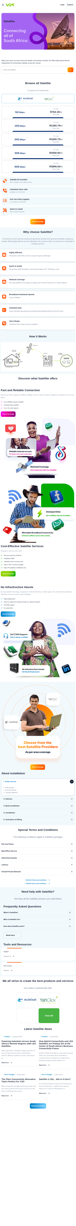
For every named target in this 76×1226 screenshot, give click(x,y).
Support (70, 5)
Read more (10, 935)
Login (62, 5)
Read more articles (38, 1106)
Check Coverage (38, 222)
